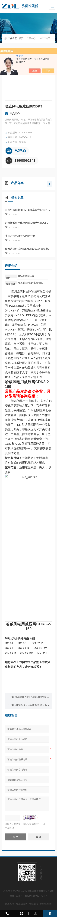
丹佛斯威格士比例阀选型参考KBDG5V (26, 222)
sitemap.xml (46, 903)
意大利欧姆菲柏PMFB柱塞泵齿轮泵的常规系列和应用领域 (28, 209)
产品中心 (31, 38)
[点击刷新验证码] (29, 817)
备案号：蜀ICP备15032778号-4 (31, 895)
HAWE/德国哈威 (46, 38)
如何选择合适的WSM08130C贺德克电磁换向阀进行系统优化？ (28, 248)
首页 (21, 38)
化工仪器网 (21, 903)
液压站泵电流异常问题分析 (20, 235)
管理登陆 (33, 903)
